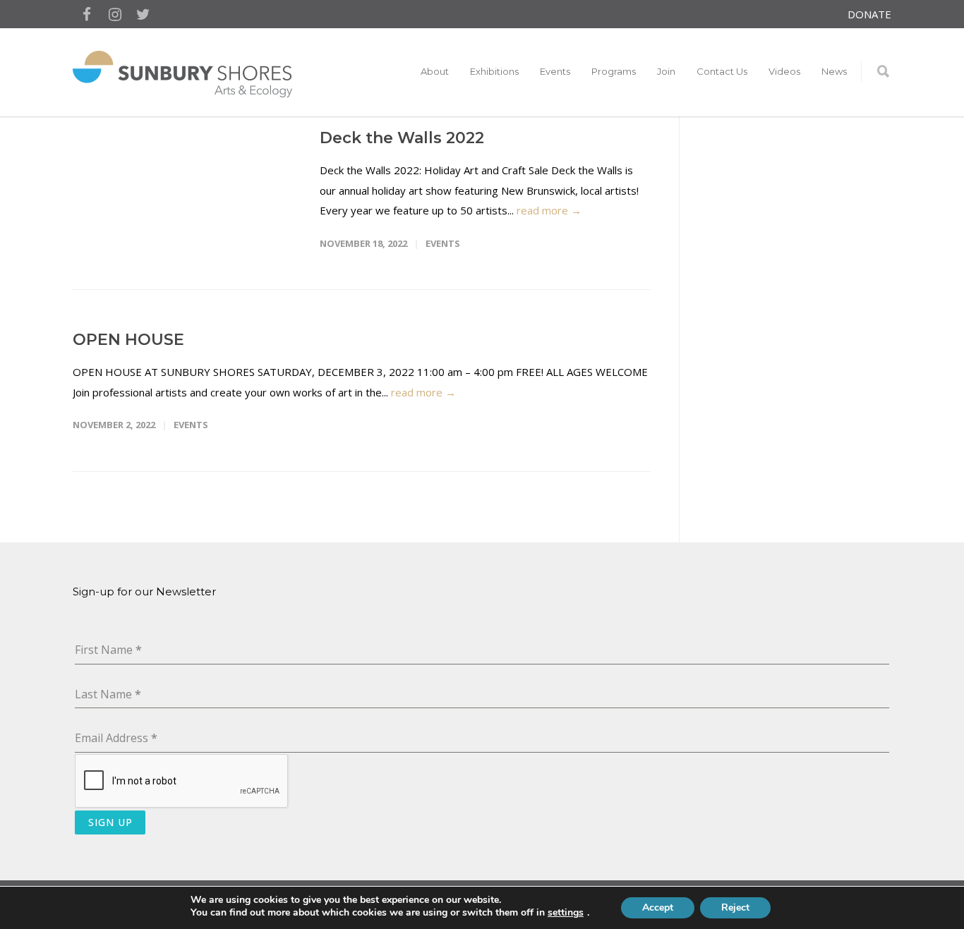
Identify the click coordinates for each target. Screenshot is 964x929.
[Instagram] (115, 14)
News (834, 71)
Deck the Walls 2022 (402, 137)
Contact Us (722, 71)
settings (566, 913)
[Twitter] (143, 14)
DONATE (869, 14)
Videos (784, 71)
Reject (735, 907)
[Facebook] (87, 14)
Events (443, 243)
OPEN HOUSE (128, 339)
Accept (657, 907)
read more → (549, 210)
